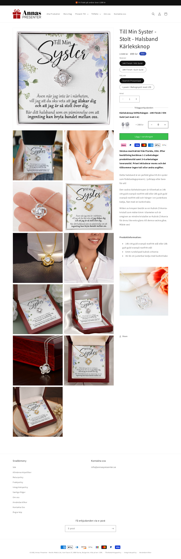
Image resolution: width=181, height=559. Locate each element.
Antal (121, 93)
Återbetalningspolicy (113, 552)
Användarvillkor (20, 502)
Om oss (16, 497)
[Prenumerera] (113, 528)
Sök (14, 467)
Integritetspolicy (20, 487)
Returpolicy (18, 477)
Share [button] (125, 336)
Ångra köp (17, 512)
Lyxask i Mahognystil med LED (136, 87)
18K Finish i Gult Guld (132, 69)
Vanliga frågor (19, 492)
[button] (82, 14)
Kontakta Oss (19, 507)
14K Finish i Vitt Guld (132, 63)
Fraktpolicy (18, 482)
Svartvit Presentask (131, 80)
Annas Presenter (41, 552)
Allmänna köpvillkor (22, 472)
